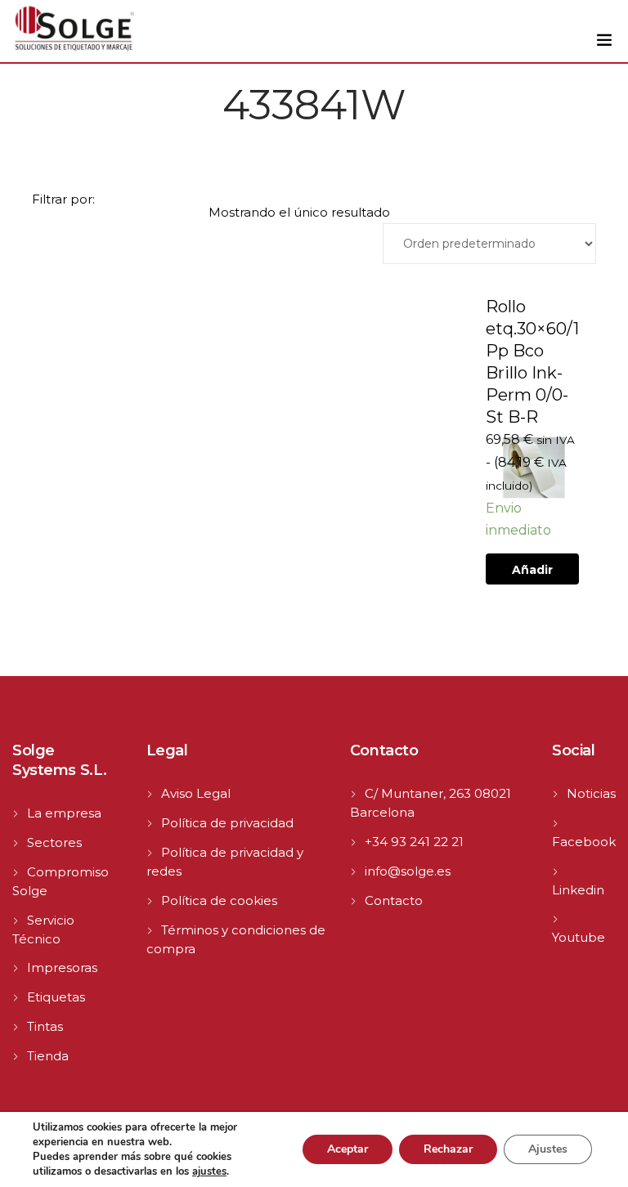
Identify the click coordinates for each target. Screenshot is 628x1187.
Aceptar (347, 1149)
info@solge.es (408, 871)
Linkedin (578, 890)
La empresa (64, 813)
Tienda (48, 1056)
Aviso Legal (196, 793)
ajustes (209, 1171)
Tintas (45, 1026)
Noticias (591, 793)
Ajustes (547, 1149)
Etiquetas (56, 997)
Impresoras (62, 967)
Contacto (394, 900)
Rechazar (448, 1149)
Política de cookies (219, 900)
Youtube (578, 937)
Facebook (584, 841)
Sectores (54, 842)
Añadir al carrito (533, 573)
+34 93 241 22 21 (414, 841)
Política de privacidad (227, 823)
